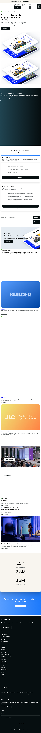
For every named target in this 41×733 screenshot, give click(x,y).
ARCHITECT (3, 397)
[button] (20, 710)
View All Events (21, 208)
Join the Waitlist (26, 1)
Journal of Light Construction (7, 431)
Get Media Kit (3, 313)
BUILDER (3, 309)
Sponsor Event (4, 505)
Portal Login (17, 7)
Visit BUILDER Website (20, 180)
